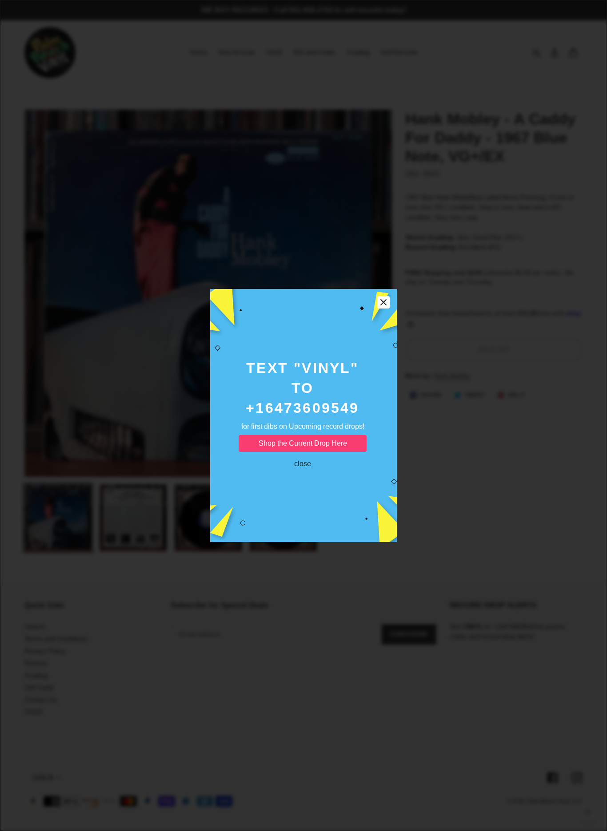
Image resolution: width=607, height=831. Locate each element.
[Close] (383, 302)
